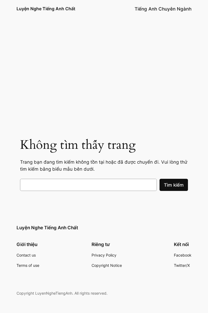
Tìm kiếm (174, 185)
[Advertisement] (104, 84)
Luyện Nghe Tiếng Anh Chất (46, 8)
